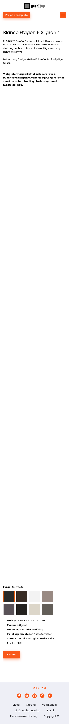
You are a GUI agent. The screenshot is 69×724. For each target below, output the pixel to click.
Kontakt (11, 654)
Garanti (31, 705)
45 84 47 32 (39, 688)
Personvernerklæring (23, 716)
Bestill (50, 710)
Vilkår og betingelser (28, 710)
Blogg (16, 705)
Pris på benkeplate (16, 15)
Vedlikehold (49, 705)
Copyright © (51, 716)
